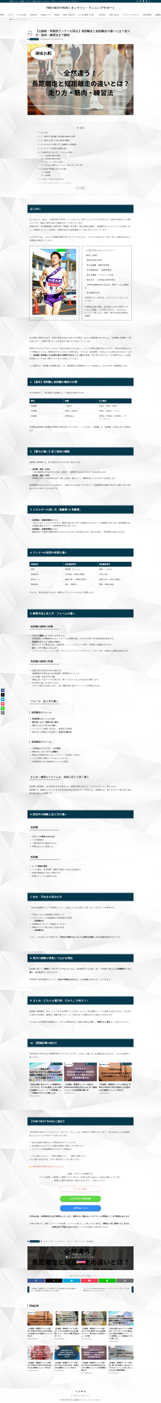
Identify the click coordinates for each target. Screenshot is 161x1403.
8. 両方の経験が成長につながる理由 (56, 183)
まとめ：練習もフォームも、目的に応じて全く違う (64, 165)
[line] (143, 1)
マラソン (70, 1241)
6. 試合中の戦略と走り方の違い (54, 169)
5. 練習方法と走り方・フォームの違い (57, 152)
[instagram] (140, 1)
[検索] (149, 1)
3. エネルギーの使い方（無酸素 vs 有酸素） (59, 144)
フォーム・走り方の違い (54, 162)
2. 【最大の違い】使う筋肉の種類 (55, 140)
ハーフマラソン (60, 1241)
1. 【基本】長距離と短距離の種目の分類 (58, 136)
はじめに (45, 132)
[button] (36, 1281)
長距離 (47, 175)
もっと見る (80, 188)
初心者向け (90, 1241)
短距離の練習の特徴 (52, 156)
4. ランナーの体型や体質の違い (54, 148)
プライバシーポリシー (80, 1395)
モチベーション (80, 1241)
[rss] (146, 1)
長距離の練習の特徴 (52, 159)
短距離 (47, 172)
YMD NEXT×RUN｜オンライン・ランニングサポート (80, 7)
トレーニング (34, 39)
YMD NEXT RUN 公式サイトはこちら (48, 1166)
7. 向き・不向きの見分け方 (52, 179)
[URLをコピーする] (125, 1281)
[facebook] (137, 1)
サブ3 (45, 1241)
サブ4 (51, 1241)
